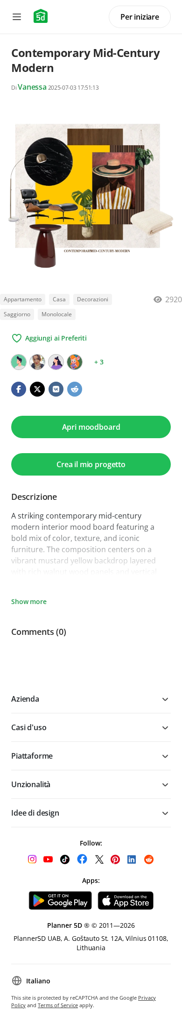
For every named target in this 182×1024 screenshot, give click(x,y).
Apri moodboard (91, 427)
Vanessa (32, 87)
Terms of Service (58, 1005)
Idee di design (35, 813)
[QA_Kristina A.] (74, 362)
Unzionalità (30, 784)
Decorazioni (92, 299)
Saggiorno (17, 314)
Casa (59, 299)
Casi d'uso (28, 727)
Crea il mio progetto (91, 464)
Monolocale (57, 314)
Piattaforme (32, 756)
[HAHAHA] (18, 362)
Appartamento (23, 299)
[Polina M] (37, 362)
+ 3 (99, 361)
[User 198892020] (56, 362)
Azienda (25, 699)
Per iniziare (139, 17)
